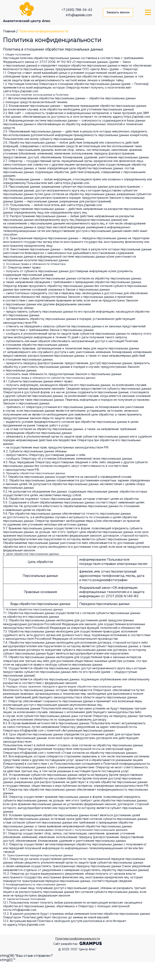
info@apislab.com (79, 15)
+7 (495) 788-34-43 (77, 10)
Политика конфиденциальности (77, 938)
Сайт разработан (65, 944)
